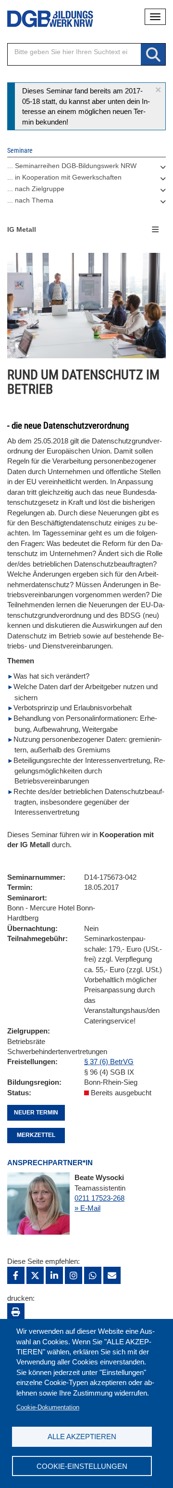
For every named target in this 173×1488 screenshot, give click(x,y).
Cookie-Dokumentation (47, 1407)
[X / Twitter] (35, 1275)
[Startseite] (43, 19)
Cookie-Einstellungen (82, 1466)
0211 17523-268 (99, 1198)
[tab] (86, 168)
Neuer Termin (36, 1112)
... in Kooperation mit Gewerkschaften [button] (64, 177)
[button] (158, 90)
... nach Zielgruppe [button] (35, 188)
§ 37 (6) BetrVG (109, 1061)
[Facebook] (16, 1275)
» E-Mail (87, 1208)
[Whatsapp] (92, 1275)
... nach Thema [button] (30, 200)
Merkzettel (36, 1135)
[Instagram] (73, 1275)
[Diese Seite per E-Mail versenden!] (112, 1275)
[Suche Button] (153, 55)
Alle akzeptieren (82, 1436)
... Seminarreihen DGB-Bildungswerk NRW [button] (71, 165)
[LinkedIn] (54, 1275)
